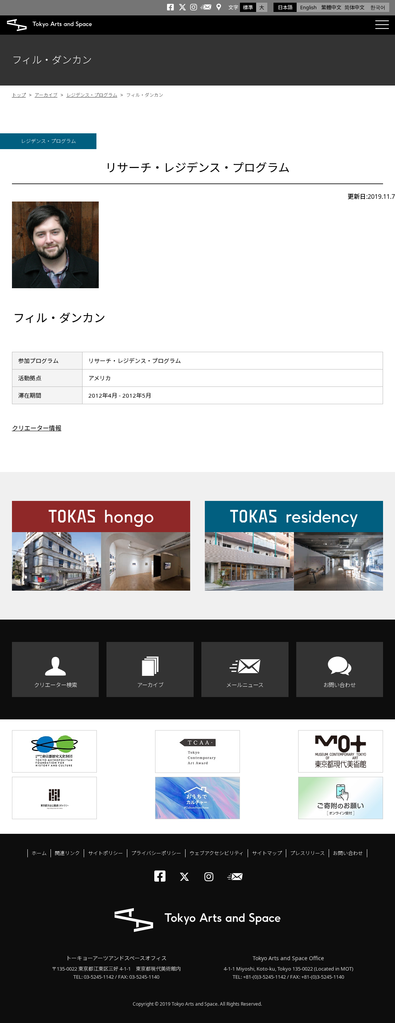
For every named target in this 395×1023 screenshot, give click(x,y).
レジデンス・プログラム (91, 95)
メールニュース (244, 685)
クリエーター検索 (55, 685)
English (308, 7)
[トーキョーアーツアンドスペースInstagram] (211, 870)
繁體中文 (331, 7)
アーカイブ (46, 95)
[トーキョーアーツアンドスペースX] (186, 870)
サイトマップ (267, 853)
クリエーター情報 (36, 428)
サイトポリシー (105, 853)
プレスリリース (307, 853)
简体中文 (354, 7)
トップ (19, 95)
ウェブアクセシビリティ (216, 853)
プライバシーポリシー (156, 853)
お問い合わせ (339, 685)
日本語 (285, 7)
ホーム (39, 853)
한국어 (377, 7)
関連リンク (67, 853)
